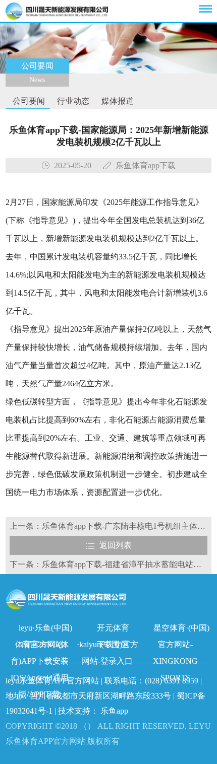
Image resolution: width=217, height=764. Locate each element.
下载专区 (113, 644)
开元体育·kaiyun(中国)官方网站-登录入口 (107, 629)
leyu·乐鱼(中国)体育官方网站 (43, 629)
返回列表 (115, 545)
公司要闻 (28, 101)
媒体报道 (116, 101)
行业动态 (72, 101)
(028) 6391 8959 (172, 680)
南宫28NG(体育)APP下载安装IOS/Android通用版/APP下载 (40, 646)
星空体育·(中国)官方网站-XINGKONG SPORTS (181, 629)
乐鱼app (114, 711)
